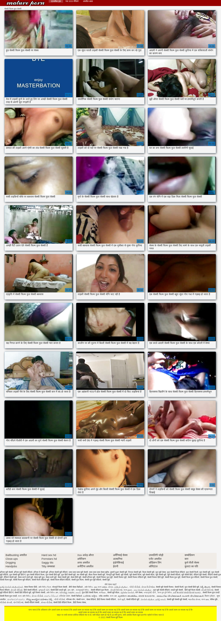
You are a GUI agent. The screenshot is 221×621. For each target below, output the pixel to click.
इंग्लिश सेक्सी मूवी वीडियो (58, 572)
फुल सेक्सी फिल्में (192, 572)
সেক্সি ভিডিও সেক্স (52, 592)
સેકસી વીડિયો (17, 590)
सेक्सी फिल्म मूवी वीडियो (22, 580)
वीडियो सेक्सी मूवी (10, 577)
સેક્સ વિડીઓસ (148, 587)
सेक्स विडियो (91, 599)
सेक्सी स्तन (80, 599)
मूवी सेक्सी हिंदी (186, 574)
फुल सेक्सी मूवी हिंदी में (17, 574)
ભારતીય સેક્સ (194, 599)
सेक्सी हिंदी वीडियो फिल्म (62, 602)
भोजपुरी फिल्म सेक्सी (60, 587)
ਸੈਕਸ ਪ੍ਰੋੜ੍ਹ (210, 596)
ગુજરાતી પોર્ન (43, 590)
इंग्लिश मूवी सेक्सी (6, 572)
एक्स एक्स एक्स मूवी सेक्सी (78, 572)
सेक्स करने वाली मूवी (25, 577)
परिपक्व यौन (70, 599)
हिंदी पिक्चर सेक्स (79, 602)
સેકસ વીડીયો (37, 596)
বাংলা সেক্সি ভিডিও (24, 596)
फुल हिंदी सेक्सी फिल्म (90, 592)
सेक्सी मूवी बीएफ (113, 592)
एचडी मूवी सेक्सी (177, 590)
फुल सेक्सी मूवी (204, 572)
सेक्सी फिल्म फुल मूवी (172, 577)
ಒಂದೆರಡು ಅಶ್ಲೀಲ (90, 596)
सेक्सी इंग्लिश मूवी (88, 577)
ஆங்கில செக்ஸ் (127, 592)
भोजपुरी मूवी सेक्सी (113, 574)
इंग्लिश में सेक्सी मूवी (41, 572)
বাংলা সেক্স (113, 596)
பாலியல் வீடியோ (121, 587)
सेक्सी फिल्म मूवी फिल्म (25, 3)
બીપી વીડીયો (134, 587)
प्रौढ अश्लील (104, 596)
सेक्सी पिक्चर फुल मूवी (104, 577)
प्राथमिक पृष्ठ (56, 1)
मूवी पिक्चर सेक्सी (38, 592)
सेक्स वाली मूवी (51, 577)
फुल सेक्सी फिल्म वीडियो (176, 572)
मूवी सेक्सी (124, 574)
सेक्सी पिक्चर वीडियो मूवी (137, 577)
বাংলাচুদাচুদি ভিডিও (83, 590)
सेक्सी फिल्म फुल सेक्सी (208, 577)
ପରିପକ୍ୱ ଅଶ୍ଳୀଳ (66, 592)
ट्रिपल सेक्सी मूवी (134, 572)
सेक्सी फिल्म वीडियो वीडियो (60, 580)
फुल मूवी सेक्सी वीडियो (161, 590)
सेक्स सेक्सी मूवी (63, 577)
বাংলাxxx (102, 592)
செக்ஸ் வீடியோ (147, 599)
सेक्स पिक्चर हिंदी (30, 587)
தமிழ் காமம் (160, 599)
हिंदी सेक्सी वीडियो (30, 590)
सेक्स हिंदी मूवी (76, 577)
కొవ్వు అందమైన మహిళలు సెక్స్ (39, 599)
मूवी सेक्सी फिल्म (135, 574)
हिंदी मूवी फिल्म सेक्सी (192, 590)
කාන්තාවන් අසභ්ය (16, 599)
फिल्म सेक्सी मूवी (148, 572)
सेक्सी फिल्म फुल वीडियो (190, 577)
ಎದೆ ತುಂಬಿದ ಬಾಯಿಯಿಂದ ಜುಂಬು (187, 592)
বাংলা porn (128, 590)
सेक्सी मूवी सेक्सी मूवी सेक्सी (177, 599)
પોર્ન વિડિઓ (18, 602)
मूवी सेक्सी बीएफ (148, 574)
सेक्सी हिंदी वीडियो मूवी (23, 592)
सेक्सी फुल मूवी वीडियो (93, 580)
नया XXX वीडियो (71, 1)
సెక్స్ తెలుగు (205, 587)
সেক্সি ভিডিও (88, 587)
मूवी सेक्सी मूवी (161, 574)
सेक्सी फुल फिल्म (77, 580)
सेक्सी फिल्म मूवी (6, 580)
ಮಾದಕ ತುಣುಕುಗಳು (146, 596)
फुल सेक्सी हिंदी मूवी (53, 574)
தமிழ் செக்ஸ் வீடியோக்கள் (11, 587)
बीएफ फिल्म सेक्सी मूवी (97, 574)
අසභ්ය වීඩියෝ (51, 596)
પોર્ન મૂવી (121, 599)
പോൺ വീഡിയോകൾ (192, 596)
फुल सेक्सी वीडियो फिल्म (35, 574)
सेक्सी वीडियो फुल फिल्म (100, 590)
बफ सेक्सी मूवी (82, 574)
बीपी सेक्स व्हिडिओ (76, 587)
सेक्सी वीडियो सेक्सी (32, 602)
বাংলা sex (205, 599)
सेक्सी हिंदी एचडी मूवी (58, 590)
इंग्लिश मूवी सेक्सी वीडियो (23, 572)
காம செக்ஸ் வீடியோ (143, 590)
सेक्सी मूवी (106, 580)
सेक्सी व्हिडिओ (76, 596)
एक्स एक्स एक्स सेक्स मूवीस (99, 572)
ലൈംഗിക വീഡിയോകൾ (169, 596)
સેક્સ (110, 587)
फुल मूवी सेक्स (160, 572)
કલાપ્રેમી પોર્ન (150, 592)
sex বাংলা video (100, 587)
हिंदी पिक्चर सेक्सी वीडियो (106, 599)
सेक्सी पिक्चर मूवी (120, 577)
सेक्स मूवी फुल (39, 577)
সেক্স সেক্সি (71, 590)
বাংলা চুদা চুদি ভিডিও (165, 592)
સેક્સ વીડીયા (46, 602)
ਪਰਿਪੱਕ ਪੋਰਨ (64, 596)
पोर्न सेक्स (138, 592)
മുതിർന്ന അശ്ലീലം (127, 596)
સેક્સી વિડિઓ (116, 590)
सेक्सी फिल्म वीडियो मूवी (40, 580)
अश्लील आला (88, 1)
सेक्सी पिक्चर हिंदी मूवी (155, 577)
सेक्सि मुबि (214, 599)
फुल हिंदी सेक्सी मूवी (68, 574)
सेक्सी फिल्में (179, 587)
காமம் (78, 592)
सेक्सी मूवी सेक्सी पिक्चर (164, 587)
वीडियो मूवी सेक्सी (200, 574)
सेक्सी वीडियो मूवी (133, 599)
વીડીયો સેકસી (6, 602)
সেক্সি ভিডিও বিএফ (44, 587)
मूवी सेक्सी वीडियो (173, 574)
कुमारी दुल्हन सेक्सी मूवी (118, 572)
